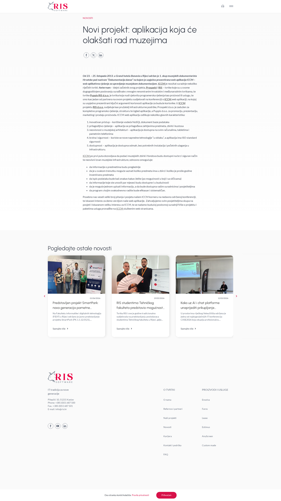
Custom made (209, 445)
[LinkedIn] (100, 55)
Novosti (167, 427)
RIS (160, 87)
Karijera (167, 436)
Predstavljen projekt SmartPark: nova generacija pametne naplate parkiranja (75, 308)
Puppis (94, 95)
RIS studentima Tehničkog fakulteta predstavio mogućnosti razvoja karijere (140, 308)
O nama (167, 399)
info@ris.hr (61, 409)
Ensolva (206, 399)
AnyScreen (207, 436)
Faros (205, 408)
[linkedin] (65, 426)
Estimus (206, 427)
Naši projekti (169, 418)
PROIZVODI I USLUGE (215, 389)
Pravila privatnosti (140, 495)
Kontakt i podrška (172, 445)
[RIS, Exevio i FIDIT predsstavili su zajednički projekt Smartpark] (76, 256)
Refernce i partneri (172, 408)
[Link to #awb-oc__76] (231, 6)
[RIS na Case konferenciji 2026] (204, 256)
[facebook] (50, 426)
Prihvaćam (166, 495)
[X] (93, 55)
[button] (44, 296)
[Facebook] (86, 55)
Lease (204, 418)
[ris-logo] (57, 2)
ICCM (161, 83)
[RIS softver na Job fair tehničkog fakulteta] (140, 256)
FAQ (165, 454)
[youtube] (57, 426)
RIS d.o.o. (103, 95)
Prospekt (151, 87)
